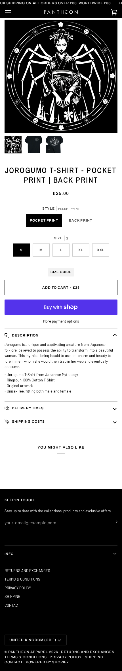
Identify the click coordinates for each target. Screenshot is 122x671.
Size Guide (61, 272)
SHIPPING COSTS (28, 422)
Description (25, 335)
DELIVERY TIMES (27, 408)
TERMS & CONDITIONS (22, 579)
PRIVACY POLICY (18, 588)
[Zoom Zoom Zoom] (61, 76)
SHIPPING (12, 596)
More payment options (61, 321)
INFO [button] (9, 554)
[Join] (112, 521)
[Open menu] (13, 12)
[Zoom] (15, 122)
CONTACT (12, 605)
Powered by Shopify (47, 662)
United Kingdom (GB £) (32, 640)
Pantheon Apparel (28, 652)
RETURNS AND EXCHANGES (27, 570)
